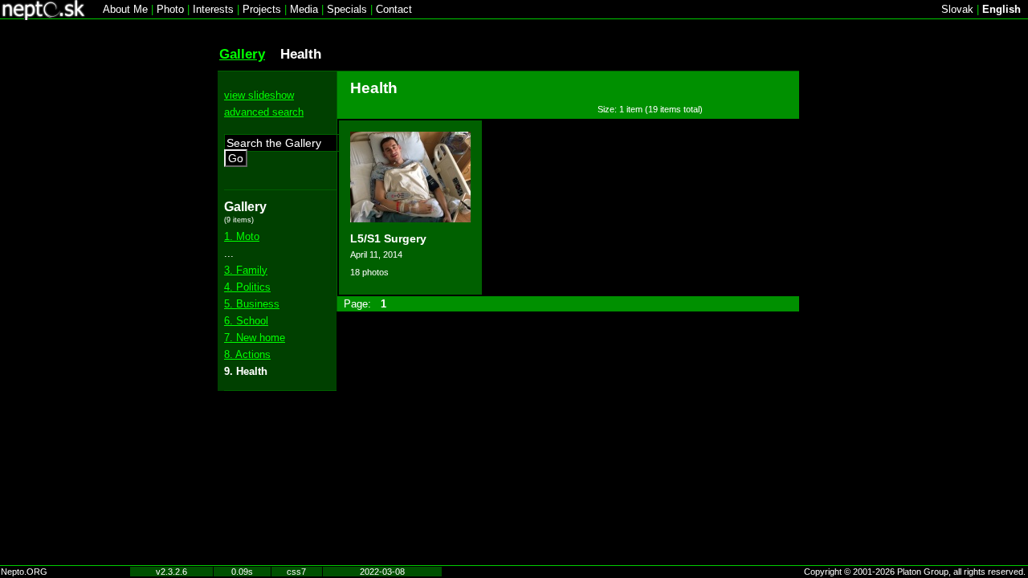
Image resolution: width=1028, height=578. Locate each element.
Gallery (242, 54)
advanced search (264, 112)
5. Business (251, 304)
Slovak (957, 9)
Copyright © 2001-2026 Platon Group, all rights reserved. (915, 571)
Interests (213, 9)
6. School (246, 321)
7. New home (254, 338)
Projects (262, 9)
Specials (347, 9)
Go (235, 158)
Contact (394, 9)
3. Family (245, 270)
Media (304, 9)
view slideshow (259, 95)
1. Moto (241, 236)
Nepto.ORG (24, 571)
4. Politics (247, 287)
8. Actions (247, 354)
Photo (170, 9)
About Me (125, 9)
